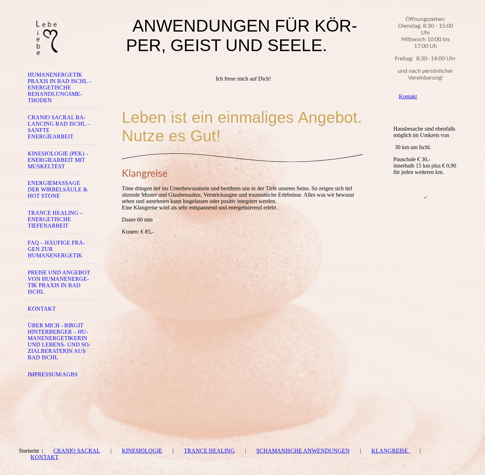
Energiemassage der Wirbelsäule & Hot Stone (57, 189)
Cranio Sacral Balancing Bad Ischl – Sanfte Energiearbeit (59, 127)
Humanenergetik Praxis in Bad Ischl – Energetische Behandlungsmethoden (60, 87)
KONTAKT (42, 309)
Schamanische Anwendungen (303, 451)
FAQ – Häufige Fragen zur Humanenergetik (56, 249)
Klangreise (391, 451)
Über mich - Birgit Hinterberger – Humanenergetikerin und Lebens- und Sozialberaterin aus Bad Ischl (59, 341)
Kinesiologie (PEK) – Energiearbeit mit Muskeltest (58, 160)
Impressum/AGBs (53, 374)
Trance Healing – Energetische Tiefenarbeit (55, 219)
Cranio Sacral (76, 451)
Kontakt (45, 457)
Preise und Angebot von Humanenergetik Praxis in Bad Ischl (59, 282)
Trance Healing (209, 451)
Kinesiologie (142, 451)
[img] (60, 36)
